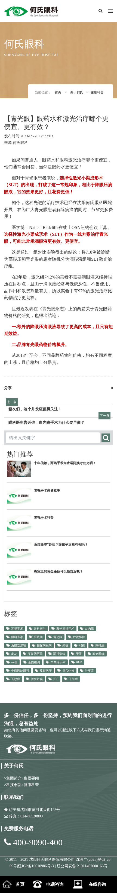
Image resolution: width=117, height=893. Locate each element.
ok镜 (14, 662)
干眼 (79, 653)
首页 (58, 92)
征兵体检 (68, 670)
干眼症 (73, 679)
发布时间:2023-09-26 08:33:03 (28, 136)
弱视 (82, 645)
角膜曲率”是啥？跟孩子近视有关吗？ (61, 544)
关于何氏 (76, 92)
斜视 (65, 645)
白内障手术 (58, 662)
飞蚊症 (15, 679)
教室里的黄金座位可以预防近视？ (58, 571)
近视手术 (17, 628)
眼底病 (38, 637)
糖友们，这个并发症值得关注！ (35, 409)
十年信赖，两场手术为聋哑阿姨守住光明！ (65, 463)
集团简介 (13, 778)
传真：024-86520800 (26, 816)
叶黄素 (89, 670)
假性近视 (37, 679)
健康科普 (97, 92)
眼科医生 (40, 628)
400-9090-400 (38, 842)
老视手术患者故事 (47, 490)
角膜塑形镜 (18, 645)
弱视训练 (59, 653)
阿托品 (100, 645)
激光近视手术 (65, 628)
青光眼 (57, 637)
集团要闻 (31, 778)
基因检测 (34, 662)
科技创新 (13, 785)
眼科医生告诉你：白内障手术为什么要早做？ (46, 422)
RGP (79, 662)
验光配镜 (98, 653)
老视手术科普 (44, 517)
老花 (14, 653)
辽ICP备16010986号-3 (36, 866)
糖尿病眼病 (44, 645)
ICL (55, 679)
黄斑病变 (46, 670)
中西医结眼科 (20, 670)
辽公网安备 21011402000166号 (82, 866)
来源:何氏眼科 (16, 143)
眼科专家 (17, 637)
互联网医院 (35, 653)
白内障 (89, 628)
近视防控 (79, 637)
